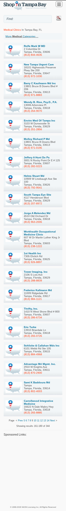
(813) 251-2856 (33, 129)
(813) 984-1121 (33, 299)
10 (35, 420)
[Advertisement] (33, 471)
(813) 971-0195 (33, 147)
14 (48, 420)
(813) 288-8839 (33, 280)
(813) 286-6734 (33, 317)
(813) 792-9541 (33, 187)
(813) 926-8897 (33, 262)
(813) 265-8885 (33, 412)
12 (41, 420)
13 (44, 420)
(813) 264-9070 (33, 110)
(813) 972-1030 (33, 76)
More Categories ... (22, 36)
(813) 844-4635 (33, 54)
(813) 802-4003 (33, 391)
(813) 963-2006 (33, 221)
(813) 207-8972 (33, 203)
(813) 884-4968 (33, 354)
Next (52, 420)
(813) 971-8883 (33, 95)
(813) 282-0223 (33, 166)
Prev (20, 420)
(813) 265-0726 (33, 335)
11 (38, 420)
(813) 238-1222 (33, 246)
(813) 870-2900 (33, 372)
